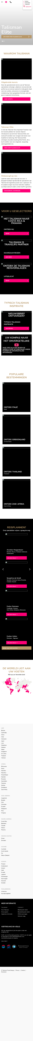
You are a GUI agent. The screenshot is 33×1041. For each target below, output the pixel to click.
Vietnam (3, 758)
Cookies (23, 970)
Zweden (3, 883)
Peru (2, 811)
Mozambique (4, 775)
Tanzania (3, 783)
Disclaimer (4, 972)
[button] (3, 571)
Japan (2, 741)
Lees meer (7, 37)
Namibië (3, 777)
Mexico (3, 827)
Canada (3, 825)
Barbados (3, 823)
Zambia (3, 785)
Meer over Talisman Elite (12, 148)
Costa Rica (4, 821)
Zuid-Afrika (4, 789)
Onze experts (8, 99)
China (2, 735)
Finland (3, 864)
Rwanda (3, 779)
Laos (2, 743)
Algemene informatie (6, 914)
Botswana (4, 766)
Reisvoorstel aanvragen (12, 191)
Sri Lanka (3, 753)
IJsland (3, 868)
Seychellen (4, 781)
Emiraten (3, 840)
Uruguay (3, 813)
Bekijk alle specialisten (10, 648)
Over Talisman (5, 910)
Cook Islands (4, 851)
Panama (3, 830)
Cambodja (4, 732)
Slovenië (3, 881)
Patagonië (4, 808)
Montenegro (4, 876)
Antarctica (4, 891)
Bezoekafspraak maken (24, 912)
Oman (2, 838)
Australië (3, 849)
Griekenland (4, 866)
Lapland (3, 874)
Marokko (3, 770)
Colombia (3, 804)
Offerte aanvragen (22, 914)
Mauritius (3, 773)
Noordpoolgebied (5, 893)
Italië (2, 870)
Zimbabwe (4, 787)
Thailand (3, 756)
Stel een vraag (11, 558)
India (2, 737)
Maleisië (3, 747)
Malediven (4, 745)
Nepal (2, 749)
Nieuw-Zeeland (5, 855)
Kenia (2, 768)
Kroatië (3, 872)
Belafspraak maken (23, 910)
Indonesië (3, 739)
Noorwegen (4, 878)
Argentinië (4, 798)
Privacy (18, 970)
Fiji (2, 853)
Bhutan (3, 730)
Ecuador (3, 806)
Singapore (4, 751)
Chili (2, 802)
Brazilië (3, 800)
